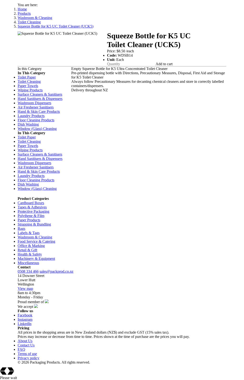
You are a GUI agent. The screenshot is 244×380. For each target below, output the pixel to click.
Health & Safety (30, 254)
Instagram (25, 319)
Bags (21, 229)
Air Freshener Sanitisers (36, 107)
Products (24, 13)
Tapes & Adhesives (32, 207)
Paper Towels (28, 86)
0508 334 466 (28, 271)
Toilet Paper (27, 77)
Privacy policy (28, 358)
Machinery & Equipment (36, 259)
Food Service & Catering (36, 241)
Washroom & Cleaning (35, 18)
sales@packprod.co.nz (56, 271)
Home (22, 9)
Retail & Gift (27, 250)
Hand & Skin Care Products (39, 111)
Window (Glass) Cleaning (37, 129)
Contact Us (26, 345)
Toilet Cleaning (29, 22)
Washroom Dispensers (34, 103)
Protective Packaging (33, 211)
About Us (25, 341)
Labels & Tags (29, 233)
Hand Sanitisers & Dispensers (40, 99)
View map (25, 288)
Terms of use (27, 354)
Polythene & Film (31, 216)
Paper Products (29, 220)
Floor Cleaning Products (36, 120)
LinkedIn (24, 324)
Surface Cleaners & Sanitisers (40, 94)
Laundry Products (31, 116)
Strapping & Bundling (34, 224)
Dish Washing (28, 124)
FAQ (21, 349)
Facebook (25, 315)
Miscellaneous (28, 263)
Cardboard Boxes (31, 203)
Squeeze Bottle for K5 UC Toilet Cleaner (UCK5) (55, 26)
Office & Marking (31, 246)
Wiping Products (30, 90)
